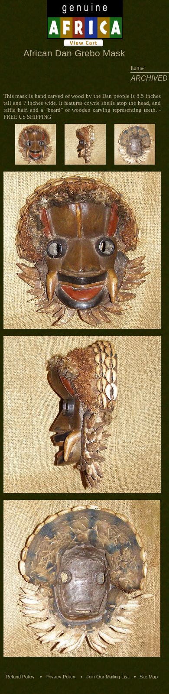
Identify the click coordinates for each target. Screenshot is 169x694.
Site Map (149, 676)
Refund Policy (20, 676)
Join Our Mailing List (107, 676)
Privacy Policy (60, 676)
